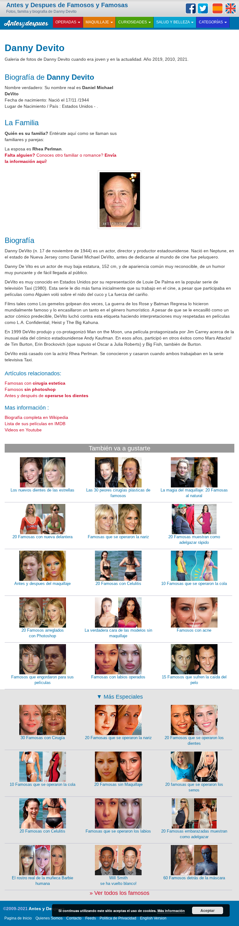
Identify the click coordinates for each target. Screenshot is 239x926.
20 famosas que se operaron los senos (194, 787)
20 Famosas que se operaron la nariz (118, 737)
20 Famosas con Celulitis (118, 583)
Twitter (203, 8)
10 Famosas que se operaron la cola (194, 583)
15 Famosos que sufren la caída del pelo (194, 680)
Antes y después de (46, 395)
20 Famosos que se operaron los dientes (194, 740)
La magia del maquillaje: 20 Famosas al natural (194, 493)
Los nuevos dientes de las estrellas (42, 490)
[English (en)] (230, 8)
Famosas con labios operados (118, 677)
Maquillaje (98, 22)
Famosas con (35, 383)
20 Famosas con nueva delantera (42, 536)
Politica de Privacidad (118, 918)
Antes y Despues (47, 908)
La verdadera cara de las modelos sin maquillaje (118, 633)
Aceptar (207, 910)
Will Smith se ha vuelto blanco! (118, 881)
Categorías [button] (211, 22)
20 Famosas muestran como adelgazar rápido (194, 539)
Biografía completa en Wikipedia (36, 417)
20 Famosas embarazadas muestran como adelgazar (194, 834)
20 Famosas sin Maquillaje (118, 784)
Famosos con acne (194, 630)
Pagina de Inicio (18, 918)
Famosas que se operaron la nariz (118, 536)
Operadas (66, 22)
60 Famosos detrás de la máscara (194, 878)
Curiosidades (133, 22)
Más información (171, 910)
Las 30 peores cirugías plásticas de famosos (118, 493)
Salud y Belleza (173, 22)
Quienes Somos (49, 918)
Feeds (90, 918)
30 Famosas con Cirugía (43, 737)
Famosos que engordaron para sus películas (42, 680)
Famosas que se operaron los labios (118, 831)
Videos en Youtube (23, 429)
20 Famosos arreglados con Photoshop (42, 633)
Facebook (190, 8)
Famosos (30, 389)
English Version (153, 918)
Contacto (74, 918)
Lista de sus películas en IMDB (35, 423)
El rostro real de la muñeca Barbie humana (42, 881)
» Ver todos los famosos (119, 893)
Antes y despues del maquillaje (42, 583)
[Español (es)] (217, 8)
